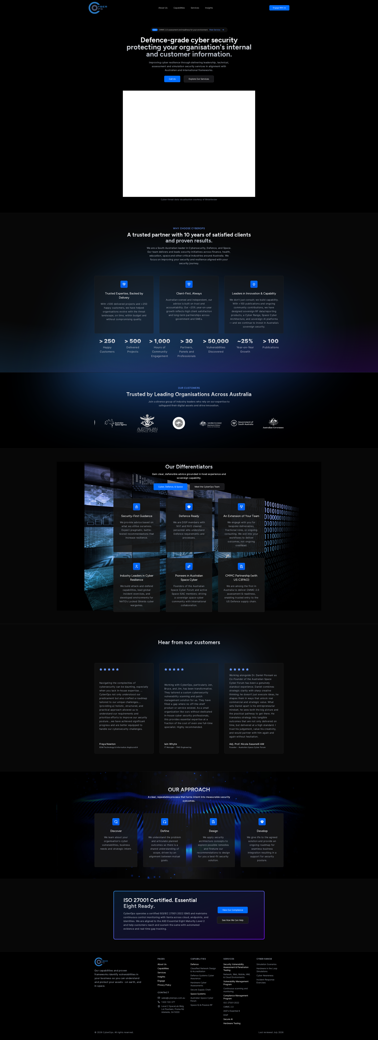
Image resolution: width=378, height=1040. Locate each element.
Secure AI (228, 1019)
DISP (225, 1015)
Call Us (172, 79)
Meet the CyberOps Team (207, 486)
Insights (209, 7)
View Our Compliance (232, 910)
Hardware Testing (232, 1023)
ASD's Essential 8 (231, 1011)
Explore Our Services (199, 79)
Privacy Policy (164, 985)
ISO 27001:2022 (231, 1002)
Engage (161, 980)
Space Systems (198, 993)
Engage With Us (279, 8)
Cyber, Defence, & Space (170, 486)
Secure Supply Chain (200, 989)
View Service (214, 30)
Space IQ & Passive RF (201, 1005)
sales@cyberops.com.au (173, 998)
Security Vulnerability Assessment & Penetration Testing (236, 967)
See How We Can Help (232, 920)
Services (195, 7)
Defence (194, 964)
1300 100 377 (168, 1002)
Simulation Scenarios (266, 964)
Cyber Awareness (264, 975)
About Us (163, 7)
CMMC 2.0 (228, 1006)
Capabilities (179, 7)
